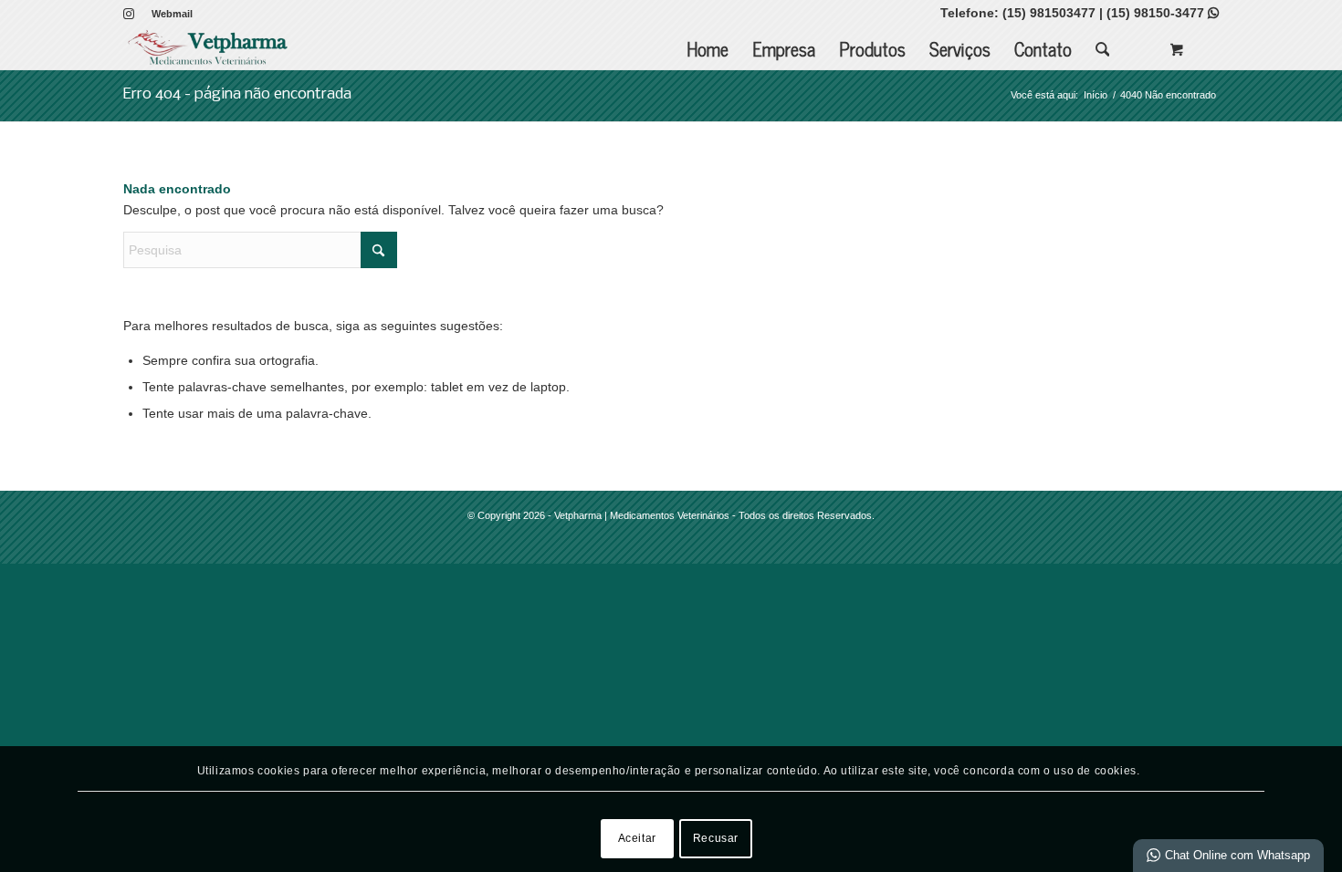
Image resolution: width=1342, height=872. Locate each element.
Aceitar (637, 838)
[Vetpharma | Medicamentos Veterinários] (207, 48)
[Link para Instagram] (128, 13)
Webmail (172, 13)
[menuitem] (167, 13)
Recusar (716, 838)
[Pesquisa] (1103, 48)
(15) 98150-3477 (1162, 12)
